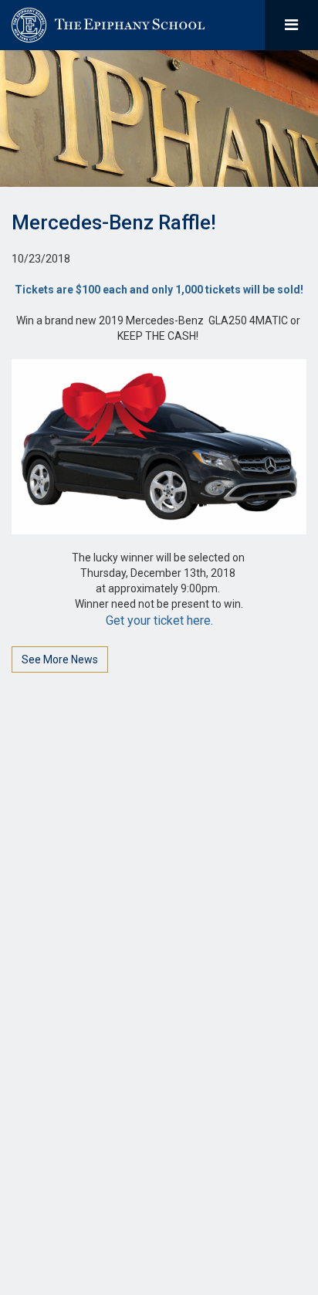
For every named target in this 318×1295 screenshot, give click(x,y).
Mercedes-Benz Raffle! (114, 222)
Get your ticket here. (159, 620)
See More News (60, 659)
